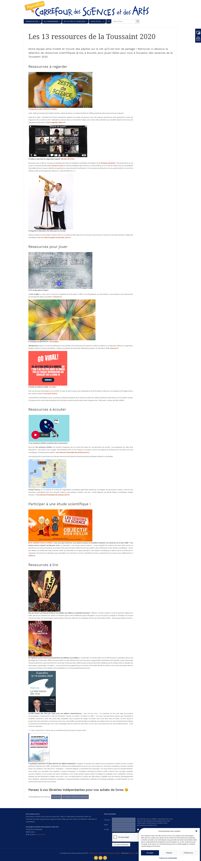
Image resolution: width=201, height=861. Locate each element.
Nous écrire (41, 834)
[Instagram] (100, 858)
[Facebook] (105, 858)
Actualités (56, 797)
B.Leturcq (132, 853)
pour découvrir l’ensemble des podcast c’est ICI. (73, 452)
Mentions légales (114, 853)
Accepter (150, 853)
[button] (196, 831)
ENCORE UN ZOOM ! (68, 159)
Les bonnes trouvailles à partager (75, 797)
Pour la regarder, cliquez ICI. (56, 122)
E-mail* (106, 829)
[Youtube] (96, 858)
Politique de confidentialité (168, 858)
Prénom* (107, 820)
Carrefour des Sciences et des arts (91, 9)
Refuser (169, 853)
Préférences (188, 853)
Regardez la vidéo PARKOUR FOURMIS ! (44, 109)
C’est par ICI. (57, 297)
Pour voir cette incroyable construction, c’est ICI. (54, 237)
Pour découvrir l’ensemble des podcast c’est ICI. (53, 495)
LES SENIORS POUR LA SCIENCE (41, 543)
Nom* (106, 825)
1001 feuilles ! (54, 342)
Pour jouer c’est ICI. (50, 393)
